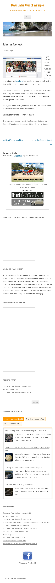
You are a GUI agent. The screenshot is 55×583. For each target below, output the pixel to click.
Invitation (39, 121)
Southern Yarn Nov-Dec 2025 (14, 537)
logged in (18, 155)
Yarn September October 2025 (14, 540)
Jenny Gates (42, 124)
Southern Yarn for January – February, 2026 (19, 528)
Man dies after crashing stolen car (19, 484)
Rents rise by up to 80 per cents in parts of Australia (26, 430)
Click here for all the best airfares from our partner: (27, 185)
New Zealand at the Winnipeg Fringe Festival (20, 544)
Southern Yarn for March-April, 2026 (17, 392)
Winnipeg (14, 124)
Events (32, 121)
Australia (25, 121)
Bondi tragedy (8, 534)
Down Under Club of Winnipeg (27, 5)
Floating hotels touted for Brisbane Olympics (23, 467)
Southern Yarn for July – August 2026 (17, 386)
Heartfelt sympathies (13, 140)
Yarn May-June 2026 (10, 389)
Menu (28, 17)
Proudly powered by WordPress (14, 578)
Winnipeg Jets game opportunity (15, 531)
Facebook (19, 81)
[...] (30, 440)
